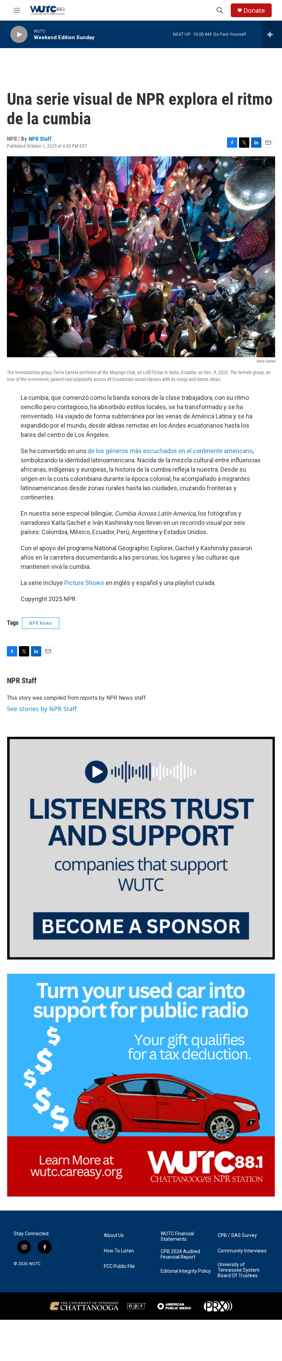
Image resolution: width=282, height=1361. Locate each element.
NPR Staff (40, 138)
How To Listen (119, 1250)
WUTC (35, 1263)
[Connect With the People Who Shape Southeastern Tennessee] (141, 848)
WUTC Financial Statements (177, 1236)
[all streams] (272, 34)
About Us (114, 1235)
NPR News (40, 623)
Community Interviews (242, 1250)
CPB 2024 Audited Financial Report (180, 1254)
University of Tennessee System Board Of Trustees (239, 1270)
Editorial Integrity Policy (186, 1271)
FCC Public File (119, 1266)
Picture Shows (84, 582)
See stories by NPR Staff (42, 709)
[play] (18, 34)
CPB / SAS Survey (237, 1235)
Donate (254, 10)
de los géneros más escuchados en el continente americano (170, 450)
